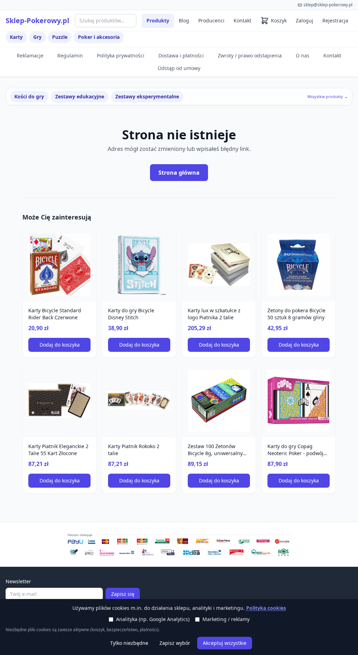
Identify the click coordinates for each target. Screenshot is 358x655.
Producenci (211, 20)
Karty (16, 37)
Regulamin (70, 55)
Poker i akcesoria (99, 37)
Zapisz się (122, 594)
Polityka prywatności (120, 55)
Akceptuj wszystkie (224, 643)
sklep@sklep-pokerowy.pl (327, 5)
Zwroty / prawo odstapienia (250, 55)
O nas (302, 55)
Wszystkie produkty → (327, 96)
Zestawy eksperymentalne (147, 96)
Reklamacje (30, 55)
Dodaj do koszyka (60, 344)
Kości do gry (29, 96)
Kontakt (242, 20)
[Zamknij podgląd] (83, 14)
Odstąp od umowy (179, 68)
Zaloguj (304, 20)
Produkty (157, 20)
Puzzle (59, 37)
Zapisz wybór (174, 643)
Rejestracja (335, 20)
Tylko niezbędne (129, 643)
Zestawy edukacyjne (79, 96)
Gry (37, 37)
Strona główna (179, 172)
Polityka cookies (266, 608)
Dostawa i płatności (181, 55)
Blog (184, 20)
